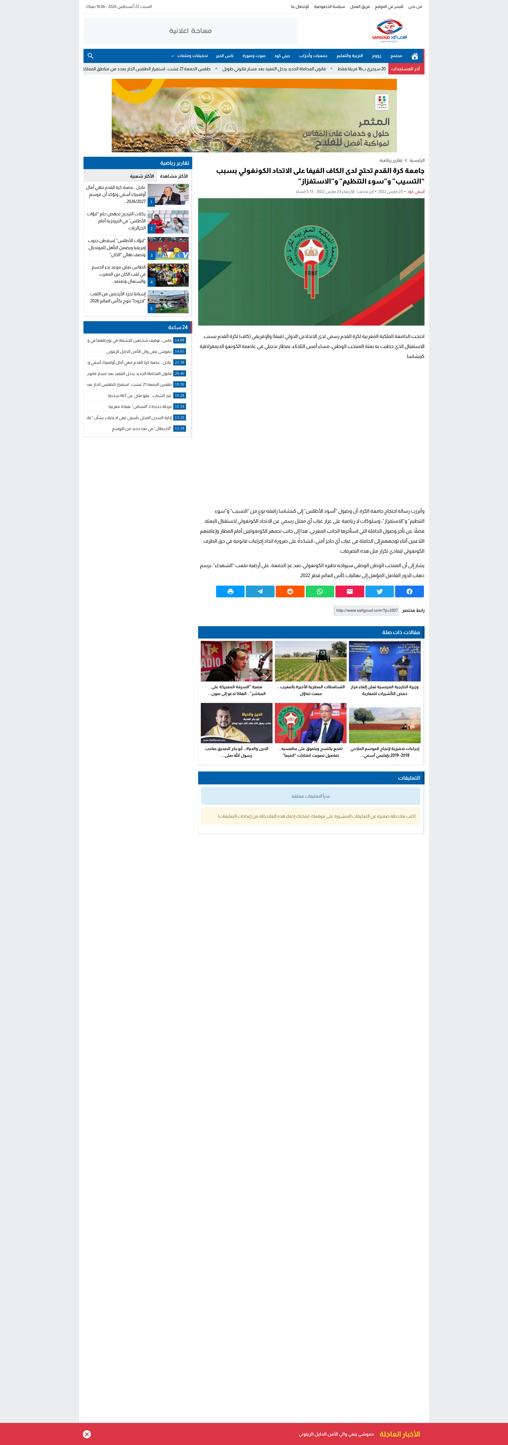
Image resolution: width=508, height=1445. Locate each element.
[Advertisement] (311, 434)
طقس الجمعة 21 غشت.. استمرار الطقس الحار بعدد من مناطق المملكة (194, 68)
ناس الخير (224, 55)
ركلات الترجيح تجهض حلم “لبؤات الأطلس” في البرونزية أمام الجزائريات (116, 220)
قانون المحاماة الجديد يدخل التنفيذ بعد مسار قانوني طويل (322, 68)
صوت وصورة (254, 55)
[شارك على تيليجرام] (260, 591)
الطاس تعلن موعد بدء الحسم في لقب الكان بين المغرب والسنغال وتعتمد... (119, 274)
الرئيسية (414, 55)
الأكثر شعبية (142, 176)
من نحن (415, 6)
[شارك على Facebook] (409, 591)
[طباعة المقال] (230, 591)
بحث (90, 56)
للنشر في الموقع (389, 6)
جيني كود (282, 55)
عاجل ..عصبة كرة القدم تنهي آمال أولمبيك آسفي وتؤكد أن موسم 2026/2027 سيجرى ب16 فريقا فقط (279, 1433)
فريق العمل (360, 6)
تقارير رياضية (391, 160)
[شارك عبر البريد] (350, 591)
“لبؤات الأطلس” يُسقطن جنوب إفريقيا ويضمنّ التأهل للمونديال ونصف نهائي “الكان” (117, 247)
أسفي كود (416, 191)
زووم (376, 55)
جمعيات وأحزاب (313, 55)
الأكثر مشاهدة (174, 176)
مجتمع (396, 55)
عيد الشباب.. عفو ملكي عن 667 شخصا (84, 68)
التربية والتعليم (350, 55)
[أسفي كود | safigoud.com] (361, 31)
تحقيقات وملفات (192, 55)
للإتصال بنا (300, 6)
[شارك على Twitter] (380, 591)
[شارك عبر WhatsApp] (320, 591)
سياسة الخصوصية (329, 6)
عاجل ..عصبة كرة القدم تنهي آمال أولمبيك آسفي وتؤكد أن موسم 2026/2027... (116, 194)
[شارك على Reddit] (290, 591)
